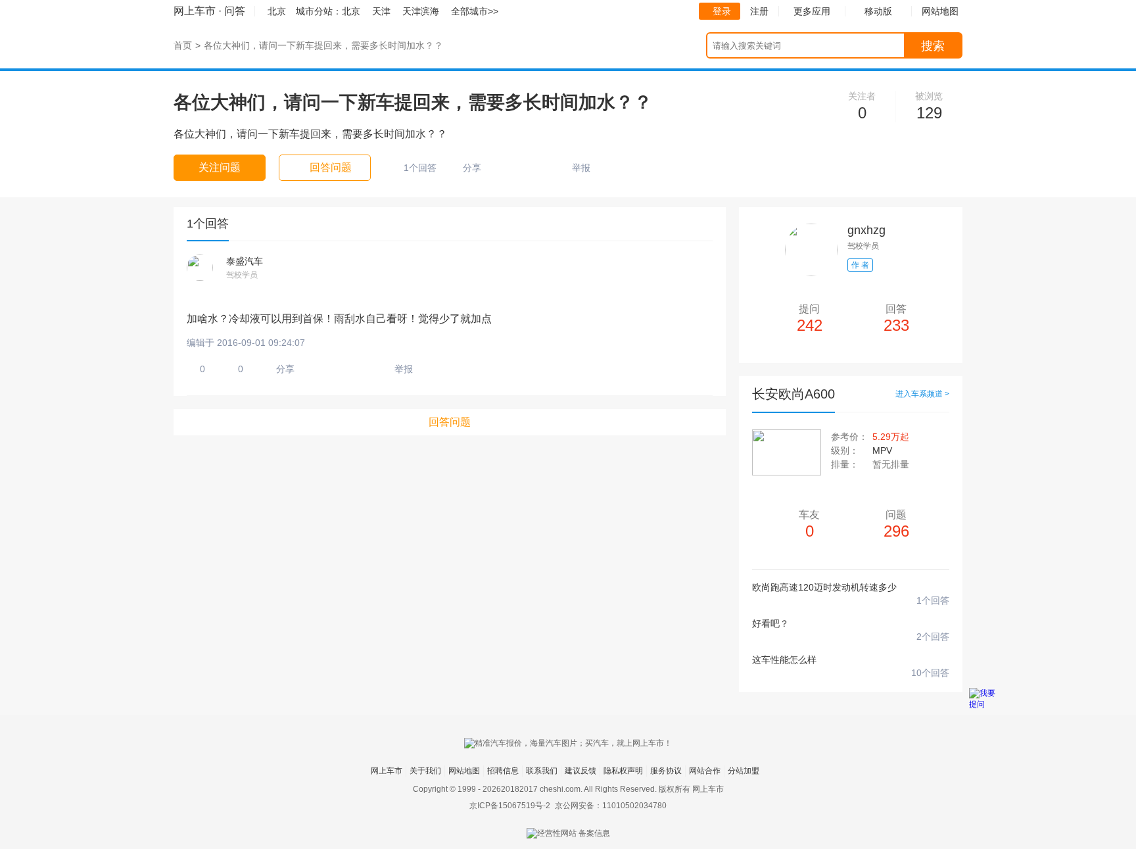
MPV (882, 450)
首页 (183, 45)
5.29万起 (890, 436)
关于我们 (425, 770)
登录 (722, 11)
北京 (351, 11)
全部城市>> (474, 11)
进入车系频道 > (922, 394)
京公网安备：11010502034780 (611, 805)
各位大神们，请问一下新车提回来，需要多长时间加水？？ (323, 45)
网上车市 (195, 10)
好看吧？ (770, 623)
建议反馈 (580, 770)
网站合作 (705, 770)
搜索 (933, 46)
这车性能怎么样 (784, 659)
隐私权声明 (623, 770)
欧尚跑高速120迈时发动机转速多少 (824, 587)
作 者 (860, 265)
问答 (234, 10)
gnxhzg (866, 230)
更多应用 (811, 11)
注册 (759, 11)
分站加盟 (743, 770)
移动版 (878, 11)
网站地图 (464, 770)
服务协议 (666, 770)
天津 (381, 11)
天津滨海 (420, 11)
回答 (896, 318)
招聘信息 (503, 770)
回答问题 (450, 421)
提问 (809, 318)
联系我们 (541, 770)
